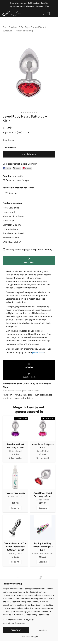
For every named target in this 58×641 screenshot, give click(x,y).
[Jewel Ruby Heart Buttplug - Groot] (42, 476)
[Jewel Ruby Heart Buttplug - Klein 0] (29, 72)
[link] (29, 635)
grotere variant (38, 352)
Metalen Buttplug (24, 30)
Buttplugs (7, 30)
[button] (13, 13)
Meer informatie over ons (14, 623)
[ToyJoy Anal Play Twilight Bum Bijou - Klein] (42, 527)
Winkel (14, 27)
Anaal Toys (38, 27)
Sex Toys (25, 27)
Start (5, 27)
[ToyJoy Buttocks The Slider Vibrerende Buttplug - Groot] (15, 527)
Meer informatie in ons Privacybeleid (19, 619)
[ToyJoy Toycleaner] (15, 476)
